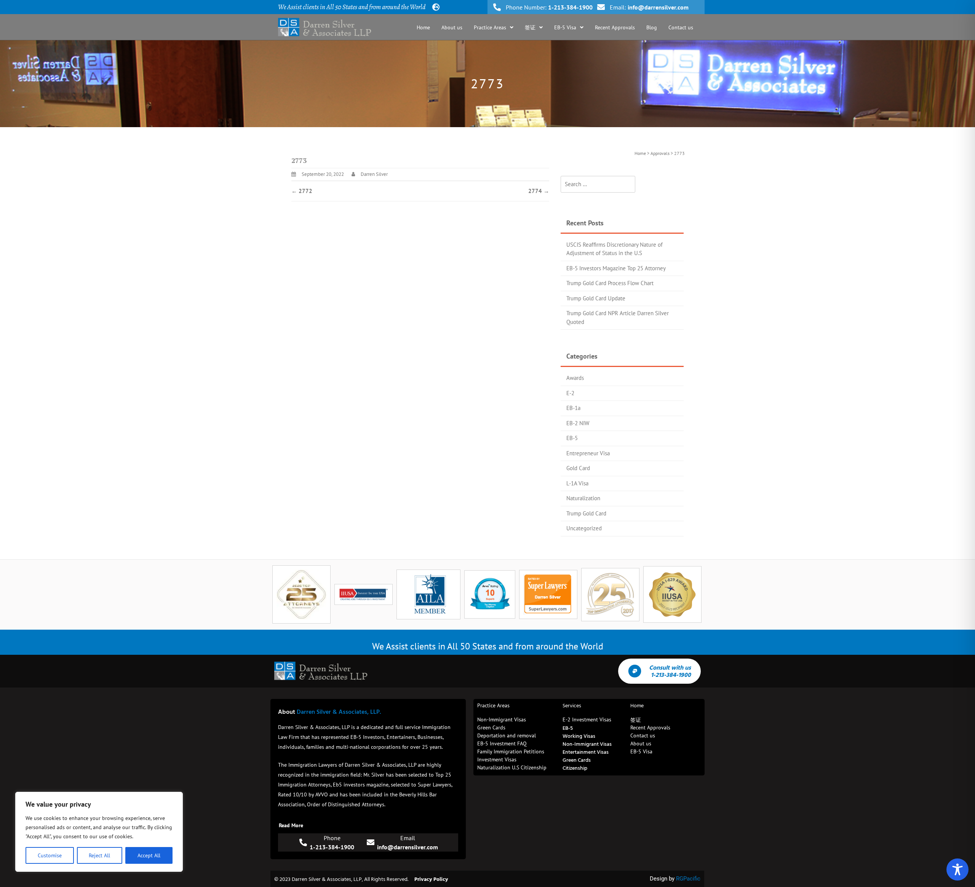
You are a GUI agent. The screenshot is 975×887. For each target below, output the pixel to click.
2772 (301, 191)
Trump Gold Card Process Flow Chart (610, 283)
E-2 (570, 393)
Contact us (680, 27)
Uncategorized (584, 528)
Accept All (148, 855)
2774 (538, 191)
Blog (651, 27)
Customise (50, 855)
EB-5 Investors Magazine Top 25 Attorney (616, 268)
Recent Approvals (615, 27)
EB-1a (573, 408)
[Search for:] (598, 184)
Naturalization (583, 498)
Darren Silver (374, 174)
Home (423, 27)
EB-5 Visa (565, 27)
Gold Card (578, 468)
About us (451, 27)
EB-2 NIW (577, 423)
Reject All (99, 855)
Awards (575, 377)
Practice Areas (490, 27)
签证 (530, 27)
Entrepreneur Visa (588, 453)
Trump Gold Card (586, 513)
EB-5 (572, 438)
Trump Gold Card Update (595, 298)
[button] (493, 27)
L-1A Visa (577, 483)
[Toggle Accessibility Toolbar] (957, 869)
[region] (99, 832)
